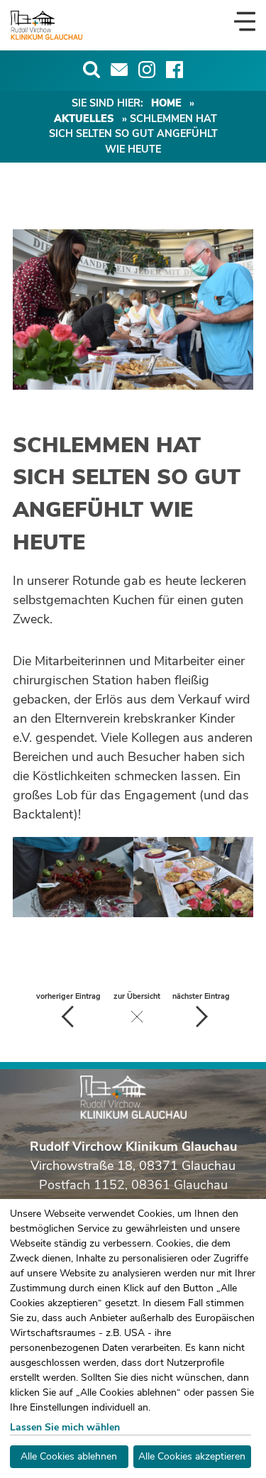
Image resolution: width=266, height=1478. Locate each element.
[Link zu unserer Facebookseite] (174, 70)
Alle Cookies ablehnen (69, 1456)
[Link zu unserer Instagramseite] (147, 70)
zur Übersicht (136, 996)
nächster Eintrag (201, 996)
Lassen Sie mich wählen (65, 1427)
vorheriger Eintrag (68, 996)
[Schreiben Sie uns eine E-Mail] (119, 70)
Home (166, 103)
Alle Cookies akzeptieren (191, 1456)
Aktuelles (84, 118)
